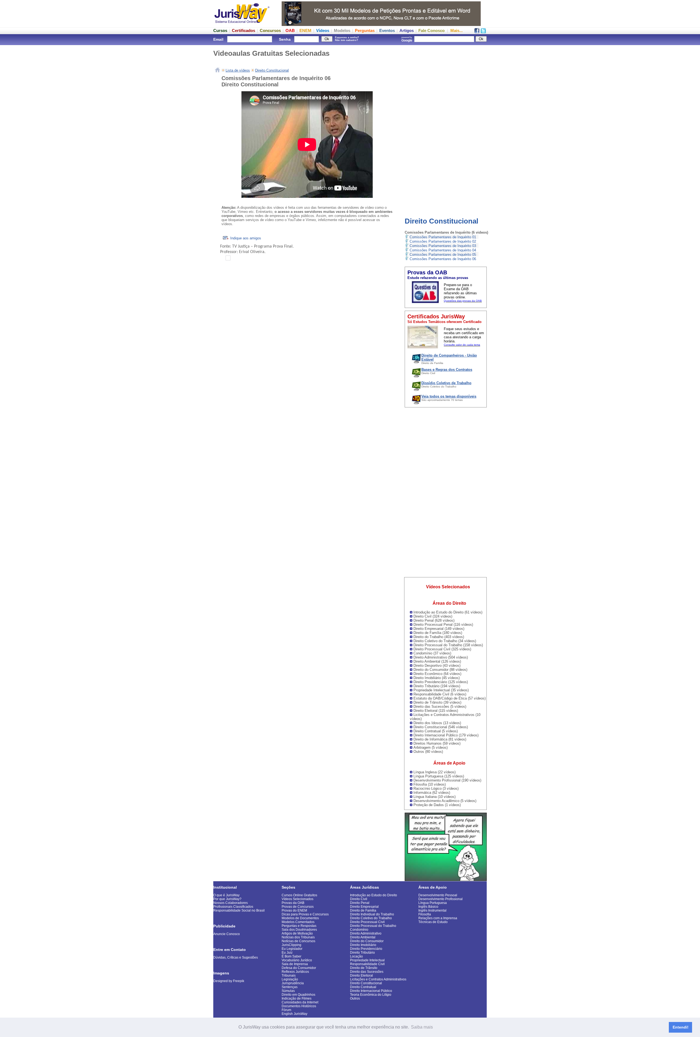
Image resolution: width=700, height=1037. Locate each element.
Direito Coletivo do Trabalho (371, 918)
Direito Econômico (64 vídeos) (437, 674)
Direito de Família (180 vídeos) (437, 633)
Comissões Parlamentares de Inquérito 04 (443, 250)
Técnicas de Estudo (433, 922)
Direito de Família (363, 910)
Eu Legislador (292, 949)
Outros (355, 998)
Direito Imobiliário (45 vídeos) (436, 678)
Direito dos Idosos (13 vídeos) (437, 723)
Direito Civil (358, 899)
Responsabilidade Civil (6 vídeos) (439, 694)
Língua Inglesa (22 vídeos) (434, 772)
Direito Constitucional (441, 221)
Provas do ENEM (294, 910)
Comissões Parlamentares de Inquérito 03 (443, 246)
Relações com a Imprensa (437, 918)
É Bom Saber (291, 956)
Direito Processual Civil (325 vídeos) (442, 649)
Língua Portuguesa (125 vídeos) (438, 776)
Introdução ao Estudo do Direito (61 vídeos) (447, 612)
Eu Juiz (287, 952)
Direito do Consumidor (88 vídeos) (440, 670)
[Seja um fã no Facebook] (476, 32)
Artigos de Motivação (297, 933)
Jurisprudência (293, 983)
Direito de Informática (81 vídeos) (439, 739)
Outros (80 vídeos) (428, 752)
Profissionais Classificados (233, 907)
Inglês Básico (428, 907)
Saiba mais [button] (422, 1027)
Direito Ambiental (362, 937)
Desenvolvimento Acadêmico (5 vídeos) (444, 801)
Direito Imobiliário (363, 945)
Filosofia (424, 914)
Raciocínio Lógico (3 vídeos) (436, 788)
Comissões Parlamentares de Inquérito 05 (443, 254)
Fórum (286, 1010)
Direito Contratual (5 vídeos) (435, 731)
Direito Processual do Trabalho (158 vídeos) (448, 645)
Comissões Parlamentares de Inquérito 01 (443, 237)
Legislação (290, 979)
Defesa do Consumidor (299, 968)
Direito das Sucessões (366, 972)
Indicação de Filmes (296, 998)
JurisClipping (291, 945)
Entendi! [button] (681, 1027)
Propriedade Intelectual (367, 960)
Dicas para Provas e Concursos (305, 914)
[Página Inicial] (217, 70)
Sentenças (290, 987)
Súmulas (288, 991)
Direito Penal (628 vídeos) (433, 620)
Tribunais (289, 975)
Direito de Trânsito (363, 968)
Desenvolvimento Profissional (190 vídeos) (447, 780)
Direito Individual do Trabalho (372, 914)
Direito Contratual (363, 987)
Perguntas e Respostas (299, 926)
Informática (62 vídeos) (431, 793)
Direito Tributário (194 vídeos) (436, 686)
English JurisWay (294, 1014)
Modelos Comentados (298, 922)
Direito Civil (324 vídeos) (432, 616)
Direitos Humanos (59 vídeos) (436, 743)
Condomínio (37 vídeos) (432, 653)
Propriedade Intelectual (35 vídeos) (441, 690)
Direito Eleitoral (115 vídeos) (435, 711)
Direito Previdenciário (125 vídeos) (440, 682)
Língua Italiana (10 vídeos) (434, 797)
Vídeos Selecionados (297, 899)
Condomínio (359, 930)
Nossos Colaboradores (230, 903)
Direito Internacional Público (371, 991)
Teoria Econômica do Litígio (370, 995)
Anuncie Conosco (226, 934)
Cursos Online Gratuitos (299, 895)
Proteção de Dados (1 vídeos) (437, 805)
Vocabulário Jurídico (297, 960)
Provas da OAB (293, 903)
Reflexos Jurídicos (295, 972)
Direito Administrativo (365, 933)
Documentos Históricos (299, 1006)
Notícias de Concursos (298, 941)
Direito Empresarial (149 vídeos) (438, 629)
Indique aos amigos (245, 238)
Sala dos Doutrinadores (299, 930)
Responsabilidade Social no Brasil (239, 910)
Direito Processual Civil (367, 922)
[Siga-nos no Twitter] (483, 32)
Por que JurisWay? (227, 899)
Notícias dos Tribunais (298, 937)
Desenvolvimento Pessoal (437, 895)
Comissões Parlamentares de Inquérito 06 (443, 259)
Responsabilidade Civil (367, 964)
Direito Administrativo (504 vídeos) (440, 657)
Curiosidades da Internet (300, 1002)
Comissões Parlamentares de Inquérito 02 (443, 241)
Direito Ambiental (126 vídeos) (437, 661)
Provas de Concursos (298, 907)
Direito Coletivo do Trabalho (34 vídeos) (444, 641)
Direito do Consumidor (367, 941)
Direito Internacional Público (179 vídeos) (446, 735)
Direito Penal (359, 903)
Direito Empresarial (364, 907)
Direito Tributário (362, 952)
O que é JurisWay (226, 895)
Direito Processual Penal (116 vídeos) (443, 624)
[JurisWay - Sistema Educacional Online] (242, 24)
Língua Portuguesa (432, 903)
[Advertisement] (446, 127)
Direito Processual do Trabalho (373, 926)
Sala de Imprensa (295, 964)
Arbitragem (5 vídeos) (430, 747)
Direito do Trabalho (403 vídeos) (438, 637)
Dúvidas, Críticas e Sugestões (235, 957)
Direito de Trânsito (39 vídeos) (437, 702)
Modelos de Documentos (300, 918)
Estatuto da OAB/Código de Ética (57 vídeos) (449, 698)
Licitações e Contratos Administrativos (378, 979)
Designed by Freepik (228, 981)
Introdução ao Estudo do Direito (373, 895)
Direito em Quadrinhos (298, 995)
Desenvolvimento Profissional (440, 899)
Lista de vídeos (238, 70)
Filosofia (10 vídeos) (429, 784)
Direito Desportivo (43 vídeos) (436, 665)
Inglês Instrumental (432, 910)
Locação (356, 956)
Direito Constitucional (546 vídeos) (440, 727)
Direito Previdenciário (366, 949)
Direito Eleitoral (361, 975)
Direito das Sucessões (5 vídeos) (439, 706)
